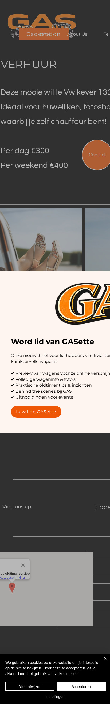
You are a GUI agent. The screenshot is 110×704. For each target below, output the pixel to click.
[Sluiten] (102, 661)
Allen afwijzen (29, 686)
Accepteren (81, 686)
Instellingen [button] (55, 696)
